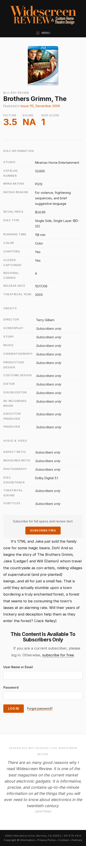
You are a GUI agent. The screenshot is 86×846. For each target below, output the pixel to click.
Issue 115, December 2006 (40, 106)
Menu (45, 32)
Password (11, 687)
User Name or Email (18, 667)
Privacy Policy (46, 840)
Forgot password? (40, 708)
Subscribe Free (43, 530)
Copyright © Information (19, 840)
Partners (76, 840)
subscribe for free (58, 655)
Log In (13, 708)
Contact (63, 840)
